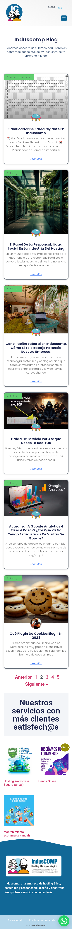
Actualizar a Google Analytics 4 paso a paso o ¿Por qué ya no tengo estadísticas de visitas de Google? (36, 532)
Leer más (36, 159)
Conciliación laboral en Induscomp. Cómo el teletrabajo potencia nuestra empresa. (36, 347)
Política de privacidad (43, 920)
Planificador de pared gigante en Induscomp (36, 131)
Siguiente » (36, 684)
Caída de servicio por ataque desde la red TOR (36, 441)
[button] (64, 18)
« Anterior (22, 677)
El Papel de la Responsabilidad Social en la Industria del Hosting (36, 246)
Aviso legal (15, 920)
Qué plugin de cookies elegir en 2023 (36, 635)
